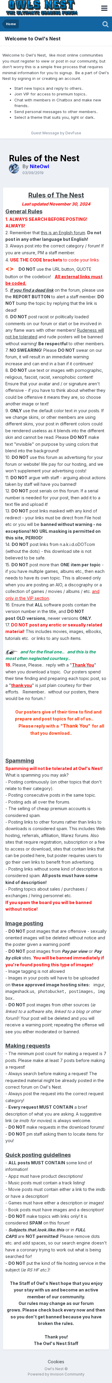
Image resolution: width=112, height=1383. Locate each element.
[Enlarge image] (11, 651)
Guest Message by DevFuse (56, 133)
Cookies (56, 1361)
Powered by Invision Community (56, 1374)
